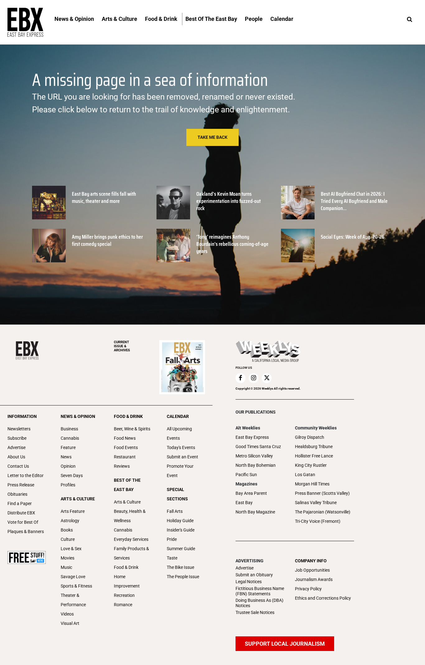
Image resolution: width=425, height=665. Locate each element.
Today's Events (181, 447)
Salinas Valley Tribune (316, 502)
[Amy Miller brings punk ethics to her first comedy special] (49, 245)
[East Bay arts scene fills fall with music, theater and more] (49, 202)
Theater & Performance (73, 600)
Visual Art (70, 623)
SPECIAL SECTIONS (177, 494)
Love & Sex (71, 548)
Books (67, 529)
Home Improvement (127, 581)
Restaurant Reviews (125, 461)
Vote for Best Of (22, 522)
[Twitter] (267, 378)
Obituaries (17, 494)
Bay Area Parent (251, 493)
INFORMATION (22, 416)
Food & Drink (126, 567)
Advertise (16, 447)
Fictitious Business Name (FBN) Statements (260, 591)
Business (69, 428)
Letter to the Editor (25, 475)
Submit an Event (182, 456)
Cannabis (70, 438)
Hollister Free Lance (314, 455)
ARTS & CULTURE (78, 498)
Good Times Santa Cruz (258, 446)
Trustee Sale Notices (255, 612)
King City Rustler (311, 465)
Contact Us (18, 466)
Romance (123, 604)
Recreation (124, 595)
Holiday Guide (180, 520)
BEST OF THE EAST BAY (127, 485)
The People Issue (183, 576)
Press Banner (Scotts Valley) (322, 493)
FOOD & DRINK (128, 416)
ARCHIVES (122, 346)
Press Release (20, 484)
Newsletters (18, 428)
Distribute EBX (21, 512)
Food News (125, 438)
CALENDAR (178, 416)
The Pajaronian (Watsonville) (322, 511)
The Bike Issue (180, 567)
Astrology (70, 520)
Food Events (126, 447)
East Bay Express (252, 437)
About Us (16, 456)
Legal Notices (249, 581)
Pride (172, 539)
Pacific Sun (246, 474)
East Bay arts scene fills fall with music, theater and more (104, 197)
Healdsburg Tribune (314, 446)
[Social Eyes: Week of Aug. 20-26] (298, 245)
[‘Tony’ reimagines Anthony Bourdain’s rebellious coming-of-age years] (173, 245)
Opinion (68, 466)
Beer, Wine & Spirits (132, 428)
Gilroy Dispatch (309, 437)
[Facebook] (240, 378)
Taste (172, 557)
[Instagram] (254, 378)
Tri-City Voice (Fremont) (317, 521)
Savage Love (73, 576)
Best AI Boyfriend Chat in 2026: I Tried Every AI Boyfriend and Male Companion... (354, 201)
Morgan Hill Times (312, 483)
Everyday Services (131, 539)
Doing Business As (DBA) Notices (259, 603)
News (66, 456)
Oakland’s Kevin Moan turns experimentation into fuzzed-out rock (228, 201)
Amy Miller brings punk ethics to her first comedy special (107, 240)
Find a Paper (19, 503)
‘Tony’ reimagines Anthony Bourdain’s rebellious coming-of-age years (232, 244)
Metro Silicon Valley (254, 455)
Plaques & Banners (25, 531)
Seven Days (72, 475)
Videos (67, 613)
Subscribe (16, 438)
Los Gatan (305, 474)
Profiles (68, 484)
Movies (67, 557)
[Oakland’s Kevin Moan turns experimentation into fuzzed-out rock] (173, 202)
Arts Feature (73, 511)
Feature (68, 447)
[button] (409, 19)
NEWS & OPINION (78, 416)
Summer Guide (181, 548)
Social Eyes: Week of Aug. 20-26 (353, 236)
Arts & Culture (127, 501)
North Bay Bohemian (256, 465)
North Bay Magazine (255, 511)
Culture (68, 539)
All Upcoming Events (179, 433)
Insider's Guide (180, 529)
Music (66, 567)
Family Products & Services (131, 553)
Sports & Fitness (76, 585)
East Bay (244, 502)
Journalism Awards (314, 579)
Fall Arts (175, 511)
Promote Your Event (180, 471)
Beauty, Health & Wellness (130, 516)
